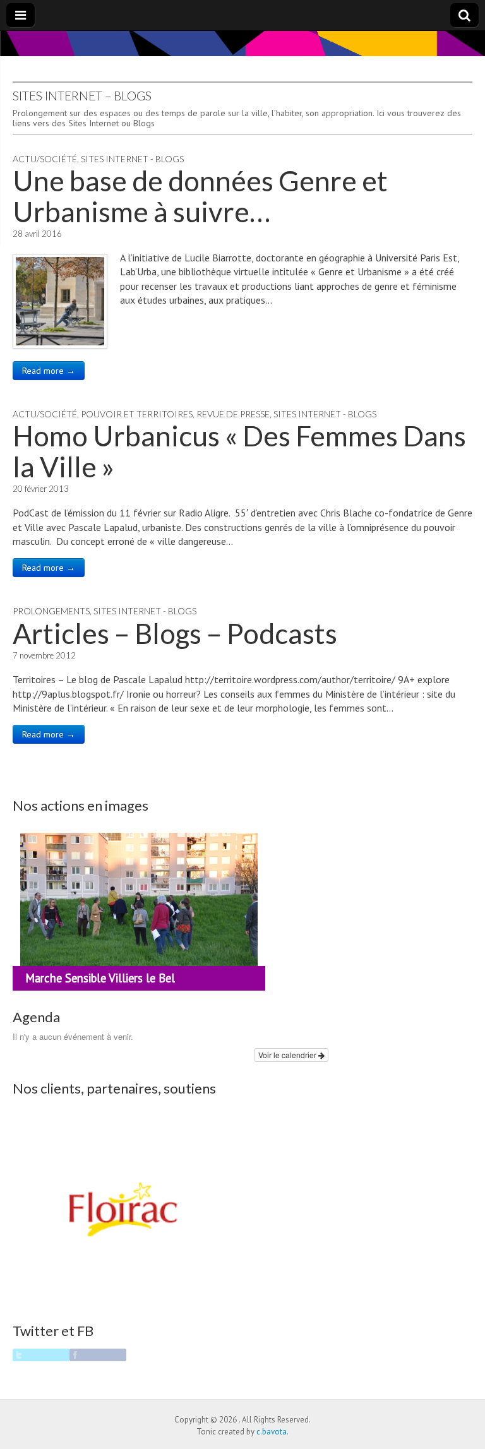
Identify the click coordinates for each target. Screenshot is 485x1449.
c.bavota (271, 1431)
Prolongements (51, 610)
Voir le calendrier (288, 1054)
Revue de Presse (233, 413)
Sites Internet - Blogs (132, 158)
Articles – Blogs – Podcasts (175, 633)
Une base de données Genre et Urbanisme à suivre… (200, 195)
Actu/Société (45, 158)
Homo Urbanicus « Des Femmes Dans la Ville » (239, 450)
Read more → (48, 370)
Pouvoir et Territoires (137, 413)
